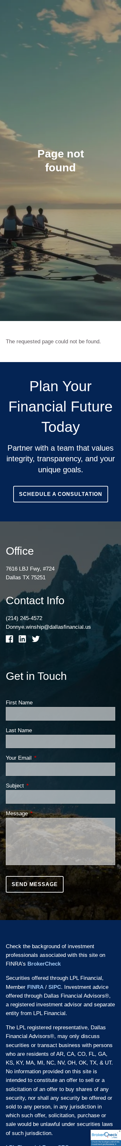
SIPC (54, 987)
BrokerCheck (44, 964)
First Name (19, 703)
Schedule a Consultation (60, 494)
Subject (41, 786)
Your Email (45, 758)
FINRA (35, 987)
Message (43, 813)
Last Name (19, 730)
